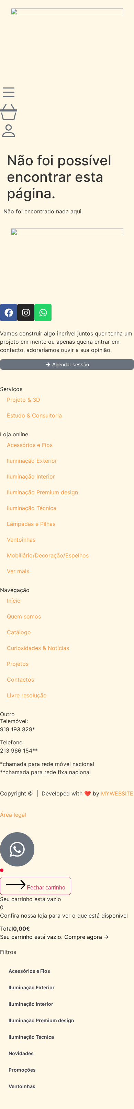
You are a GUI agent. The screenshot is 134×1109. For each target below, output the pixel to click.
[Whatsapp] (43, 312)
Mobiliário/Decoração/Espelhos (48, 555)
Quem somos (24, 616)
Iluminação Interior (31, 476)
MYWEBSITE (117, 793)
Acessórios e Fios (30, 444)
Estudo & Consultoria (34, 415)
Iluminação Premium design (42, 492)
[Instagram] (25, 312)
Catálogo (19, 632)
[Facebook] (8, 312)
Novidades (21, 1053)
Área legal (13, 814)
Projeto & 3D (23, 399)
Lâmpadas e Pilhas (31, 523)
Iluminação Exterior (32, 460)
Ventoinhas (21, 539)
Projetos (18, 663)
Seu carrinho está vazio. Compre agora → (54, 936)
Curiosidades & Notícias (38, 648)
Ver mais (18, 571)
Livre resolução (27, 695)
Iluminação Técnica (31, 508)
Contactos (20, 679)
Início (14, 600)
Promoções (22, 1070)
